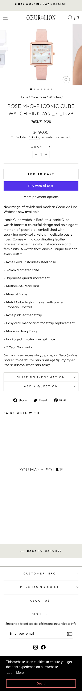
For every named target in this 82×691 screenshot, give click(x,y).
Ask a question (41, 386)
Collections (38, 97)
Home (24, 97)
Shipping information (41, 377)
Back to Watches (44, 550)
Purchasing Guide (40, 587)
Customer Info (40, 573)
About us (40, 600)
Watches (55, 97)
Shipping (34, 137)
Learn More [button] (15, 672)
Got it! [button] (41, 683)
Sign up (40, 614)
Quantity (41, 146)
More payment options (41, 196)
